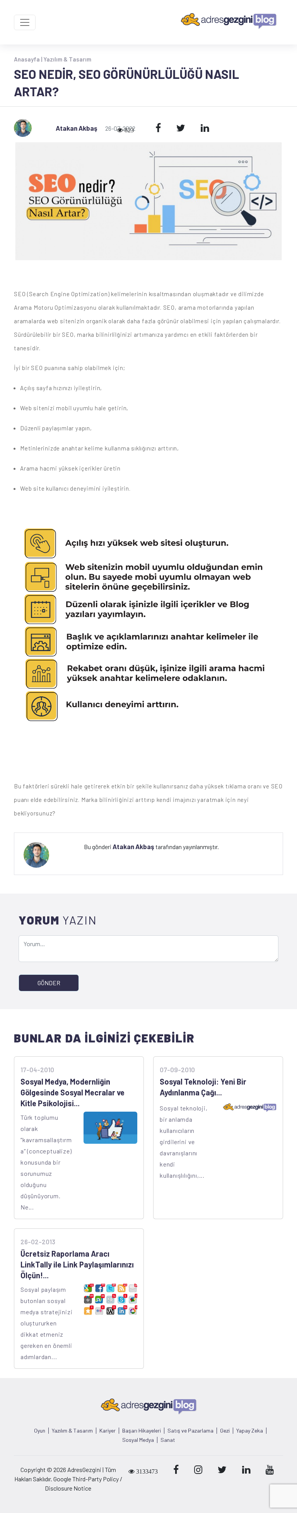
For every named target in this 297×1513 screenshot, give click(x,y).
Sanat (167, 1440)
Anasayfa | (28, 59)
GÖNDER (49, 982)
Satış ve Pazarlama (190, 1431)
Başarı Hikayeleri (141, 1431)
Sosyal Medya (138, 1440)
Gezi (225, 1431)
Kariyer (107, 1431)
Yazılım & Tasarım (67, 59)
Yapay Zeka (249, 1431)
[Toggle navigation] (25, 22)
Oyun (39, 1431)
